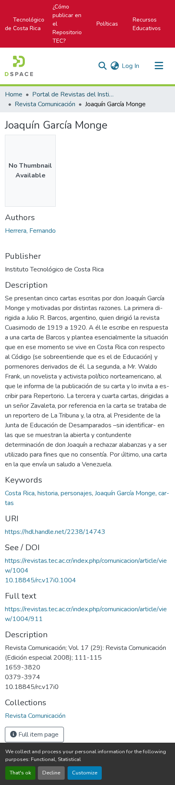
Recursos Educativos (147, 24)
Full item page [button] (38, 734)
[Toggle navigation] (158, 66)
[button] (19, 66)
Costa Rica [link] (20, 493)
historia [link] (47, 493)
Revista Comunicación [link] (45, 104)
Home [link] (13, 94)
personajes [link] (76, 493)
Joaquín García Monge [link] (125, 493)
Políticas (107, 24)
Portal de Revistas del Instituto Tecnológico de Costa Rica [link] (73, 94)
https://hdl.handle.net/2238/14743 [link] (55, 531)
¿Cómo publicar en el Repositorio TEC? (67, 24)
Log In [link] (130, 65)
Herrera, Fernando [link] (30, 230)
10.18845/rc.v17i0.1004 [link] (40, 580)
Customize (84, 772)
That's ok (20, 772)
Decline (51, 772)
